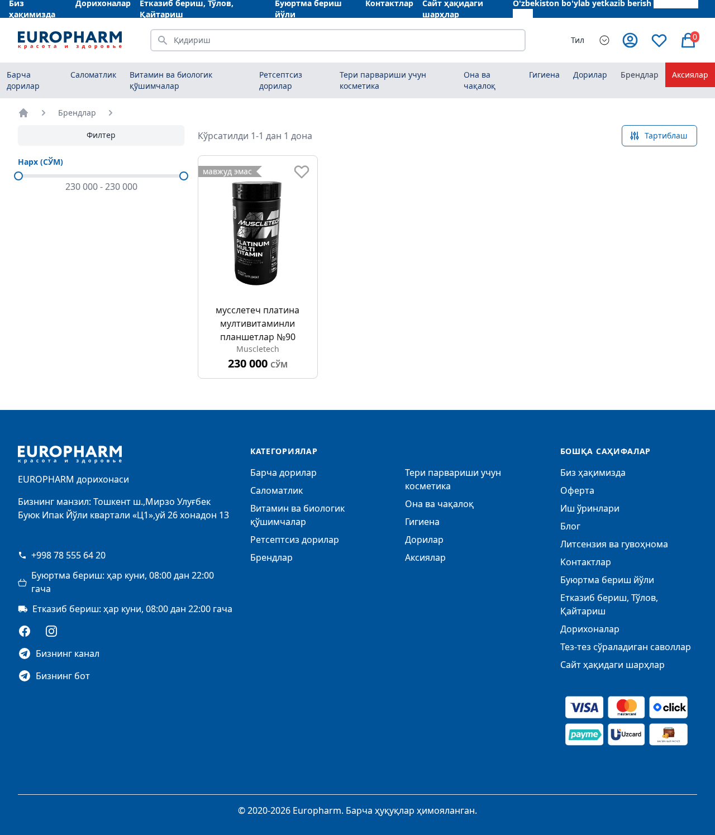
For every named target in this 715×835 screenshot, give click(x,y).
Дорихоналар (589, 629)
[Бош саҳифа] (23, 112)
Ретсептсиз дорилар (294, 539)
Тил (577, 40)
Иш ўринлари (589, 508)
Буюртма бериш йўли (607, 580)
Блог (570, 526)
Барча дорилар (23, 80)
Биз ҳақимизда (593, 472)
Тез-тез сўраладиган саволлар (625, 647)
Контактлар (585, 562)
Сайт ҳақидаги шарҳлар (612, 665)
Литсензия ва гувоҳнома (614, 544)
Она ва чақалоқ (439, 504)
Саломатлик (276, 490)
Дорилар (424, 539)
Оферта (577, 490)
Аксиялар (690, 74)
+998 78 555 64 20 (68, 555)
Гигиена (422, 522)
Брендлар (640, 74)
